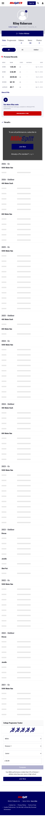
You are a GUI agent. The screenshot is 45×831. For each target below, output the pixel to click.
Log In (31, 154)
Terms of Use (32, 805)
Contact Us (12, 805)
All (9, 50)
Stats (4, 40)
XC (22, 50)
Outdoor (36, 50)
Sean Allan (34, 801)
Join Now (22, 779)
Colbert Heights (13, 27)
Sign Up (31, 3)
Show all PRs (5, 92)
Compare (22, 767)
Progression (11, 40)
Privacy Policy (22, 805)
